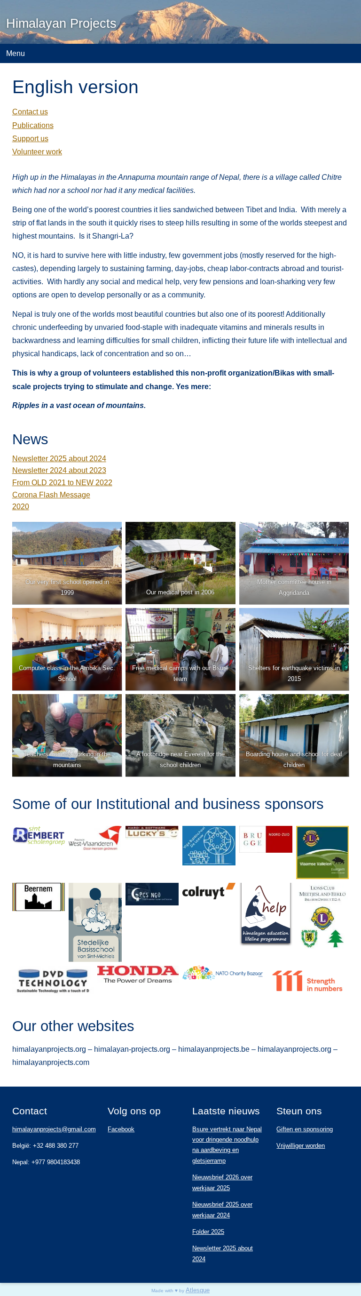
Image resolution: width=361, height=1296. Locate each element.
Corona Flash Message (51, 494)
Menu (15, 53)
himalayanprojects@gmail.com (54, 1129)
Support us (30, 138)
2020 (20, 506)
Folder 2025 (208, 1231)
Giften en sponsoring (304, 1129)
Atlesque (198, 1290)
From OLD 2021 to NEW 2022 (62, 482)
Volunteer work (37, 151)
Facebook (121, 1129)
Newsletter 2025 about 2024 (59, 458)
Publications (33, 125)
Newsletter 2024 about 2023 (59, 470)
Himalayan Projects (61, 23)
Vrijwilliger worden (300, 1145)
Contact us (30, 111)
